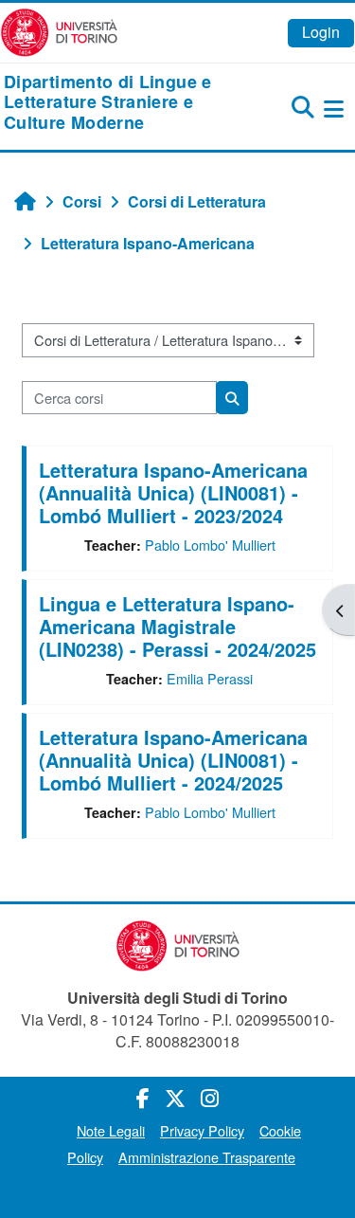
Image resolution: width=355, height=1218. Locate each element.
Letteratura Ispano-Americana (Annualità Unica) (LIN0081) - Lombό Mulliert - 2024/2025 (173, 759)
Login (321, 32)
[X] (175, 1097)
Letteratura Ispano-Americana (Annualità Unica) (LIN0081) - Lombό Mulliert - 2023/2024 (173, 492)
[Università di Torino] (59, 31)
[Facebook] (143, 1097)
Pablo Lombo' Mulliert (210, 544)
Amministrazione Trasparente (206, 1157)
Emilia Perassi (210, 678)
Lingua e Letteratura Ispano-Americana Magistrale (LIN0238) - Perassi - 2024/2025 (177, 626)
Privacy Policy (202, 1130)
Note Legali (111, 1130)
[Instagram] (209, 1097)
